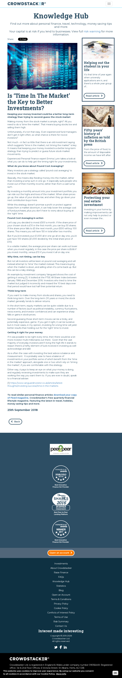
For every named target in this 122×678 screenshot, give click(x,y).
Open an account (59, 553)
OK (115, 673)
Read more (98, 70)
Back (17, 422)
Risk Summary (61, 621)
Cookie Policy (61, 608)
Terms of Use (61, 617)
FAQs (61, 577)
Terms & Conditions (61, 599)
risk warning (92, 31)
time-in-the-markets (47, 386)
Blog (61, 590)
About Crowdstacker (61, 568)
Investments (61, 563)
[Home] (27, 3)
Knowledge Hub (61, 581)
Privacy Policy (61, 603)
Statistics (61, 586)
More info (61, 674)
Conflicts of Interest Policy (61, 612)
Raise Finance (61, 572)
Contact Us (61, 626)
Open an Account (61, 594)
